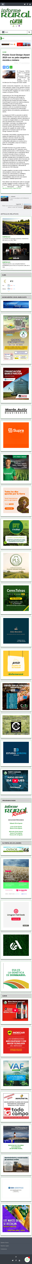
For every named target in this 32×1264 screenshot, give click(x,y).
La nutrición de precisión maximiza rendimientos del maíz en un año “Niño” (15, 238)
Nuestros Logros (5, 1245)
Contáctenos (4, 1249)
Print (17, 63)
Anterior (13, 196)
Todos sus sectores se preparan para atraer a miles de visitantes (12, 206)
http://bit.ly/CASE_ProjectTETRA (11, 188)
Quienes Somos (5, 1242)
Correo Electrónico (25, 63)
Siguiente (18, 204)
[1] (27, 1260)
